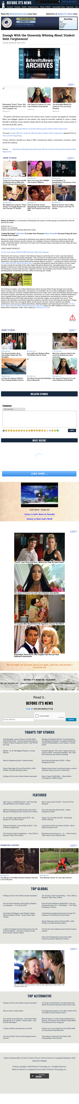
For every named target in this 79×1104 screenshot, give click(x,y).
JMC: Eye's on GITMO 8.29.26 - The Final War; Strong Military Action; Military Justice (20, 803)
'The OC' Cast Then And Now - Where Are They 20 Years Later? (39, 562)
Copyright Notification (63, 1058)
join (11, 226)
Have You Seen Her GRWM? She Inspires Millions (38, 181)
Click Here (20, 233)
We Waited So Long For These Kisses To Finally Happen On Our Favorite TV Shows (15, 206)
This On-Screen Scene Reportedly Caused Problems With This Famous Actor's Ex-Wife (39, 207)
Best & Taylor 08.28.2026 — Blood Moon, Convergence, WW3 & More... (57, 777)
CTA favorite (57, 351)
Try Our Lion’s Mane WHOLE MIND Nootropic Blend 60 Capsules (25, 252)
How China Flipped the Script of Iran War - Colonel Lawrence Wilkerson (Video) (57, 938)
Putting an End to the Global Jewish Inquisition (20, 776)
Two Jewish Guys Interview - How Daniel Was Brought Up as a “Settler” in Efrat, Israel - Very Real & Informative (20, 1020)
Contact (31, 1058)
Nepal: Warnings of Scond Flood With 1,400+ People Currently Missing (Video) (19, 769)
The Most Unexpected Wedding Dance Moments (39, 379)
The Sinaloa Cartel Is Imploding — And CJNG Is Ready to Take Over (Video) (20, 834)
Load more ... (39, 473)
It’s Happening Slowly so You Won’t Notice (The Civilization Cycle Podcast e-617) (59, 1012)
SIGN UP (29, 709)
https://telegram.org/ (28, 683)
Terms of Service (48, 1058)
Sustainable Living (58, 7)
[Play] (39, 495)
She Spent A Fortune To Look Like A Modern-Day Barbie (63, 379)
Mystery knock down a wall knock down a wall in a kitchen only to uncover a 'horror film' (59, 769)
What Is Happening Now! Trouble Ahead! (18, 760)
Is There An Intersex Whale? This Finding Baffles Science (12, 379)
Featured (10, 7)
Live (76, 7)
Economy (17, 7)
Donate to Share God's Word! (39, 519)
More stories (30, 26)
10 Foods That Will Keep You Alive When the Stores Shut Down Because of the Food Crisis (58, 1004)
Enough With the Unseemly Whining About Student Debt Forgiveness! (36, 133)
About (6, 1058)
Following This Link (42, 307)
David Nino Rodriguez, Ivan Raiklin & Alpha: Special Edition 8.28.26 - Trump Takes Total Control (19, 915)
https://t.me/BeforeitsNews (64, 683)
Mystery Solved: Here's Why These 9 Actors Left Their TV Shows (63, 206)
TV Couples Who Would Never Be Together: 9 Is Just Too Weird (39, 624)
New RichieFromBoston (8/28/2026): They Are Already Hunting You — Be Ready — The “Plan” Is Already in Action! (59, 905)
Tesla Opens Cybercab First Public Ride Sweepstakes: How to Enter (56, 1037)
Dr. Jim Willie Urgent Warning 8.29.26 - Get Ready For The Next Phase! (18, 818)
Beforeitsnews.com (18, 14)
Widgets (44, 1061)
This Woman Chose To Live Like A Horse (56, 878)
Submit (71, 720)
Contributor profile (20, 26)
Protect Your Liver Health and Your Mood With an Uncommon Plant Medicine (58, 1029)
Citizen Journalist (51, 233)
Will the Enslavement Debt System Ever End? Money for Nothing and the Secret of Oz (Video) (20, 811)
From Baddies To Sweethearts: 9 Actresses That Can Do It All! (64, 182)
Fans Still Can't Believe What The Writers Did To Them (38, 354)
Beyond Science (33, 7)
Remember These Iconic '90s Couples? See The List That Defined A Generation (36, 655)
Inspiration (70, 7)
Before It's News (19, 2)
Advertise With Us (15, 1058)
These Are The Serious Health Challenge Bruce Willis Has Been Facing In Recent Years (14, 182)
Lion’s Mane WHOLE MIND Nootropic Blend (17, 263)
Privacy (37, 1058)
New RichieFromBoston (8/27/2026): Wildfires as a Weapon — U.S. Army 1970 (20, 904)
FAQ (25, 1058)
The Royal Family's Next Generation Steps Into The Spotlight (11, 355)
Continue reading (35, 129)
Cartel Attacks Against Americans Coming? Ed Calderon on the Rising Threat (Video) (58, 914)
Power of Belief (45, 7)
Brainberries (7, 178)
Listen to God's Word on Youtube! (39, 514)
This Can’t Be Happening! (12, 136)
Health (24, 7)
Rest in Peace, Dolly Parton (13, 1011)
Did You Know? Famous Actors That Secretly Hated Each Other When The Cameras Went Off (39, 985)
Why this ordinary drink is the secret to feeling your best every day (63, 355)
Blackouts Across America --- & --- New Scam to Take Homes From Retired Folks (59, 834)
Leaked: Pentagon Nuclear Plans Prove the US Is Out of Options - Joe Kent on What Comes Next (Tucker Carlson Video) (20, 931)
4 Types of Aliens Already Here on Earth (17, 1028)
